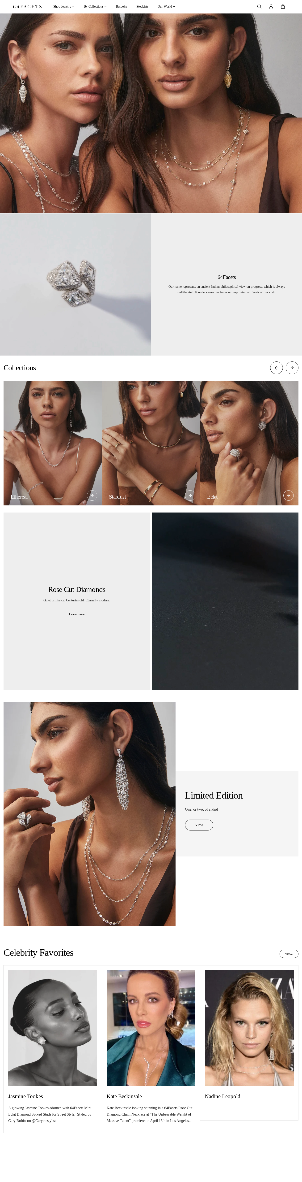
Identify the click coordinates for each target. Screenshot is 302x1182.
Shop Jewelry (62, 6)
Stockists (142, 6)
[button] (283, 6)
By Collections (93, 6)
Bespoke (121, 6)
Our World (165, 6)
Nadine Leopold (222, 1096)
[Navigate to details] (92, 495)
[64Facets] (27, 6)
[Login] (271, 6)
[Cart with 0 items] (283, 6)
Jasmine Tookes (25, 1096)
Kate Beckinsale (124, 1096)
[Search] (259, 6)
